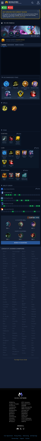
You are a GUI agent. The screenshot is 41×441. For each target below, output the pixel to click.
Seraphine (24, 326)
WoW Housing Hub (26, 407)
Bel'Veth (5, 287)
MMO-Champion (25, 408)
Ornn (23, 279)
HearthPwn (24, 413)
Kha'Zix (14, 302)
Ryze (23, 317)
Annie (4, 270)
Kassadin (14, 290)
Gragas (5, 347)
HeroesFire (12, 420)
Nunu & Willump (24, 271)
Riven (23, 312)
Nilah (23, 266)
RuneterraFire (13, 410)
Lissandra (15, 321)
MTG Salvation (25, 402)
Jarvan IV (14, 266)
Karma (14, 285)
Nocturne (24, 268)
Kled (13, 307)
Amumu (5, 266)
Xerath (33, 321)
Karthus (14, 287)
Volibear (33, 311)
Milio (13, 345)
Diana (4, 314)
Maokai (14, 338)
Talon (32, 263)
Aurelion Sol (6, 278)
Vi (31, 302)
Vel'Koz (33, 297)
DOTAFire (12, 413)
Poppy (23, 284)
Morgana (14, 354)
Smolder (24, 348)
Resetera (11, 415)
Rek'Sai (24, 298)
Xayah (33, 319)
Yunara (33, 333)
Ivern (13, 261)
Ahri (4, 254)
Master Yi (14, 340)
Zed (32, 343)
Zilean (33, 350)
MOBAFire (12, 402)
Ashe (4, 275)
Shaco (23, 331)
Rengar (24, 309)
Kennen (14, 299)
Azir (4, 283)
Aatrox (4, 251)
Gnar (4, 345)
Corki (4, 309)
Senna (23, 324)
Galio (4, 338)
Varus (33, 290)
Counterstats (12, 407)
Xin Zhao (33, 323)
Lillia (13, 319)
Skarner (24, 346)
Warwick (33, 314)
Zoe (32, 352)
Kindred (14, 304)
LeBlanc (14, 311)
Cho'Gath (5, 307)
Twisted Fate (34, 280)
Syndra (33, 256)
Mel (13, 343)
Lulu (13, 328)
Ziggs (32, 347)
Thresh (33, 270)
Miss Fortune (14, 348)
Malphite (14, 333)
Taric (32, 266)
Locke (13, 323)
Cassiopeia (6, 304)
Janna (13, 263)
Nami (23, 254)
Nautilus (24, 258)
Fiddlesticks (6, 331)
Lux (13, 331)
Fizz (4, 335)
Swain (33, 251)
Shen (23, 334)
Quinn (23, 291)
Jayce (13, 270)
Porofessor (12, 405)
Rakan (23, 294)
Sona (23, 350)
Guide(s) (4, 44)
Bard (4, 285)
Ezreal (4, 328)
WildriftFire (12, 408)
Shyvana (24, 336)
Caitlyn (4, 299)
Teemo (33, 268)
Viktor (33, 307)
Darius (4, 311)
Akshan (5, 258)
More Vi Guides (19, 44)
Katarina (14, 292)
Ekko (4, 321)
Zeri (32, 345)
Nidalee (24, 263)
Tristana (33, 273)
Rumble (24, 314)
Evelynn (5, 326)
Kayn (13, 297)
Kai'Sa (14, 280)
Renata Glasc (24, 304)
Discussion (11, 44)
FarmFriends (12, 416)
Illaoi (13, 256)
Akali (4, 256)
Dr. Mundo (5, 316)
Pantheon (24, 282)
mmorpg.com (25, 410)
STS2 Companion (26, 418)
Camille (5, 302)
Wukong (33, 316)
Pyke (23, 286)
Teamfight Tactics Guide (20, 359)
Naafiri (24, 251)
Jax (13, 268)
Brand (4, 292)
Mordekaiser (15, 351)
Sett (23, 329)
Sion (23, 341)
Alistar (4, 261)
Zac (32, 340)
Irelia (13, 258)
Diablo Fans (24, 415)
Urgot (33, 287)
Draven (5, 319)
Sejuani (24, 322)
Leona (14, 316)
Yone (32, 328)
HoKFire (23, 421)
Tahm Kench (34, 258)
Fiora (4, 333)
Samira (24, 319)
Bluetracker (24, 412)
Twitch (33, 283)
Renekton (24, 307)
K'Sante (14, 278)
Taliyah (33, 261)
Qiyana (24, 289)
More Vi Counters (20, 243)
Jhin (13, 273)
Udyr (32, 285)
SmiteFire (11, 412)
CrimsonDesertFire (26, 420)
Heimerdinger (16, 251)
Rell (23, 301)
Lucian (14, 326)
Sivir (23, 343)
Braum (4, 295)
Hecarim (5, 355)
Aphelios (5, 273)
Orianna (24, 277)
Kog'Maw (14, 309)
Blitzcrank (5, 290)
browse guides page (20, 16)
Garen (4, 343)
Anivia (4, 268)
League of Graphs (14, 404)
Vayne (33, 292)
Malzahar (14, 335)
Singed (24, 338)
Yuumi (33, 335)
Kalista (14, 283)
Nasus (23, 256)
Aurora (5, 280)
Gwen (4, 352)
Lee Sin (14, 314)
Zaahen (33, 338)
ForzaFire (11, 418)
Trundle (33, 275)
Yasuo (33, 326)
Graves (5, 350)
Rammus (24, 296)
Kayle (13, 295)
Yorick (33, 331)
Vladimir (33, 309)
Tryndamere (34, 278)
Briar (4, 297)
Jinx (13, 275)
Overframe (24, 416)
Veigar (33, 295)
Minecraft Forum (26, 404)
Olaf (23, 274)
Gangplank (6, 340)
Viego (32, 304)
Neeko (23, 261)
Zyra (32, 355)
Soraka (24, 353)
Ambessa (5, 263)
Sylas (32, 254)
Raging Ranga (20, 40)
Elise (4, 323)
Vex (32, 299)
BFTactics (12, 421)
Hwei (13, 254)
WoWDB (23, 405)
